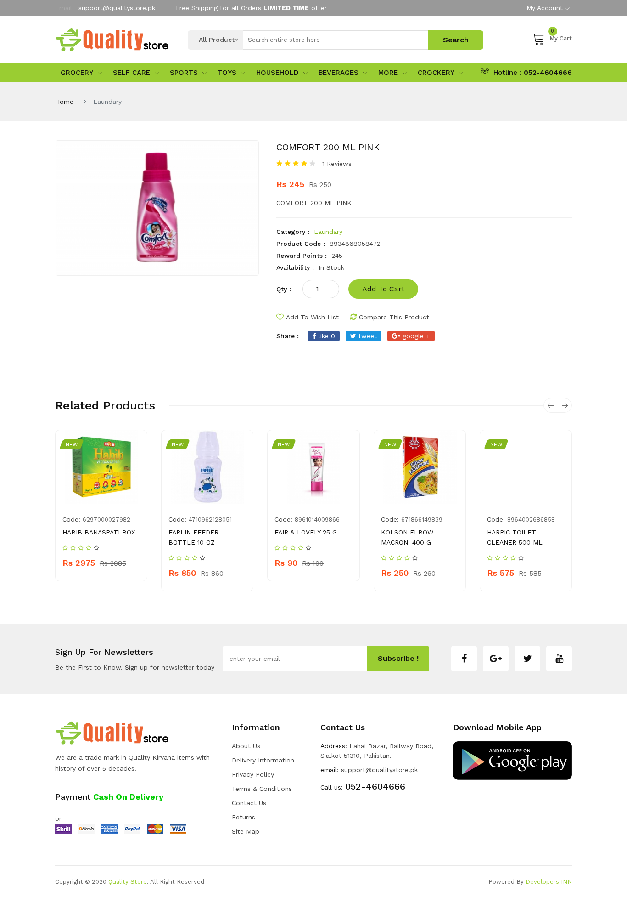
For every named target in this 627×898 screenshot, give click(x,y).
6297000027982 (106, 519)
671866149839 (421, 519)
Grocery (77, 72)
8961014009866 (317, 519)
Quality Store (127, 881)
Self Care (131, 72)
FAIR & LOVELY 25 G (305, 532)
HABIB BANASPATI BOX (98, 532)
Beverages (338, 72)
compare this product (394, 317)
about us (246, 746)
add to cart (383, 288)
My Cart (560, 37)
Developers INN (549, 881)
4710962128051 (210, 519)
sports (184, 72)
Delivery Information (263, 760)
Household (277, 72)
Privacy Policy (253, 774)
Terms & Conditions (262, 788)
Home (64, 101)
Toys (227, 72)
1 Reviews (337, 163)
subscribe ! (398, 658)
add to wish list (312, 317)
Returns (243, 817)
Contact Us (249, 803)
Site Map (245, 831)
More (388, 72)
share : (287, 336)
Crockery (436, 72)
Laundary (328, 231)
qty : (283, 289)
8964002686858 (531, 519)
